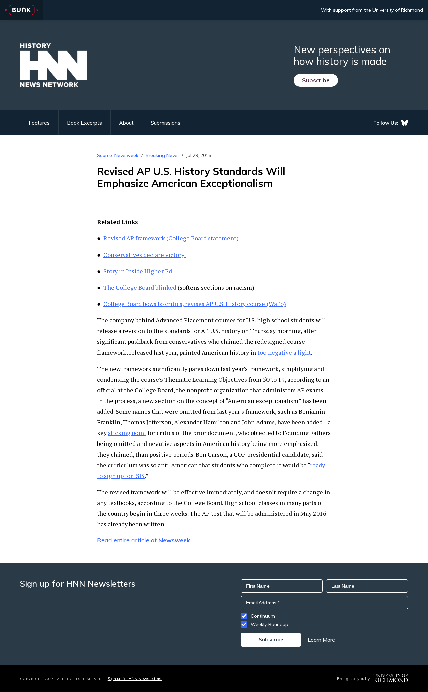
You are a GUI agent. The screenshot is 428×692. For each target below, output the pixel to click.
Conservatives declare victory (144, 255)
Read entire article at (143, 540)
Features (39, 122)
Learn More (321, 639)
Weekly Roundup (269, 624)
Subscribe (316, 80)
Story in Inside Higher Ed (137, 271)
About (126, 122)
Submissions (165, 122)
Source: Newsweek (117, 155)
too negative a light (284, 352)
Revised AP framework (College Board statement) (171, 238)
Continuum (263, 616)
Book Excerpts (84, 122)
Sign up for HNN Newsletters (135, 678)
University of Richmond (397, 10)
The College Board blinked (139, 287)
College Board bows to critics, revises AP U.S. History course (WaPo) (194, 304)
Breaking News (162, 155)
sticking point (127, 433)
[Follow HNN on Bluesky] (404, 122)
